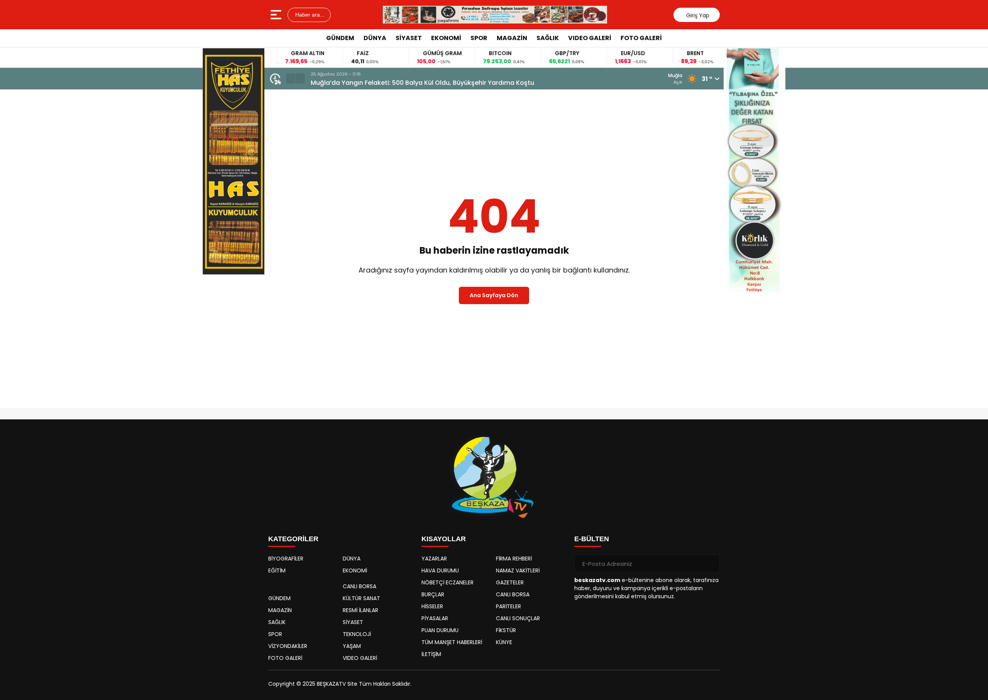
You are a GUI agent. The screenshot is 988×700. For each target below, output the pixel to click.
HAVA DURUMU (440, 570)
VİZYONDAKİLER (287, 646)
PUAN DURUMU (439, 630)
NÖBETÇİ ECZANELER (447, 582)
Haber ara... (309, 15)
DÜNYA (375, 38)
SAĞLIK (547, 38)
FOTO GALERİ (641, 38)
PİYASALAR (434, 618)
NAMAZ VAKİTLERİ (518, 570)
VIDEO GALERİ (589, 38)
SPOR (478, 38)
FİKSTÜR (506, 630)
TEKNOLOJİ (357, 634)
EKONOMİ (446, 38)
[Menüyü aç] (277, 14)
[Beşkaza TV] (495, 15)
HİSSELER (432, 606)
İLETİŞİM (431, 654)
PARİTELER (508, 606)
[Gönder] (711, 563)
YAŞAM (352, 646)
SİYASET (409, 38)
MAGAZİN (512, 38)
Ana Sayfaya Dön (494, 295)
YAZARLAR (434, 558)
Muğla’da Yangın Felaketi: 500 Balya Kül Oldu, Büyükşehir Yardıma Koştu (422, 82)
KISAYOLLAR (443, 539)
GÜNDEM (340, 38)
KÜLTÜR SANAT (361, 598)
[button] (290, 79)
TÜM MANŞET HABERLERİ (451, 642)
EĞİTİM (277, 570)
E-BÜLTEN (591, 539)
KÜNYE (504, 642)
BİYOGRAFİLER (285, 558)
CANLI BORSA (359, 586)
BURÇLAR (432, 594)
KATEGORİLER (293, 539)
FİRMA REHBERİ (514, 558)
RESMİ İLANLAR (360, 610)
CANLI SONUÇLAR (518, 618)
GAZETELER (510, 582)
